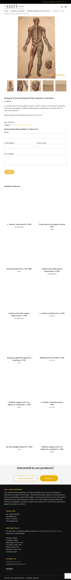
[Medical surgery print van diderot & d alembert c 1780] (19, 383)
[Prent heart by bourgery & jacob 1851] (52, 205)
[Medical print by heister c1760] (52, 338)
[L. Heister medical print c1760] (19, 205)
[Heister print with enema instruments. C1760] (52, 249)
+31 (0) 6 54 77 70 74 (13, 562)
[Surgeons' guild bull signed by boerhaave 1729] (19, 338)
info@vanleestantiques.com (49, 531)
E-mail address (9, 143)
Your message (9, 153)
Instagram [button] (9, 568)
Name (6, 132)
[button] (66, 7)
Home (6, 11)
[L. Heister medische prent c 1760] (52, 383)
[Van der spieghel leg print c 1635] (19, 427)
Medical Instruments (17, 11)
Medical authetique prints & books (38, 11)
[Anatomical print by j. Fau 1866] (19, 249)
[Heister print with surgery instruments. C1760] (19, 294)
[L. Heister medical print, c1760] (52, 294)
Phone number (42, 143)
